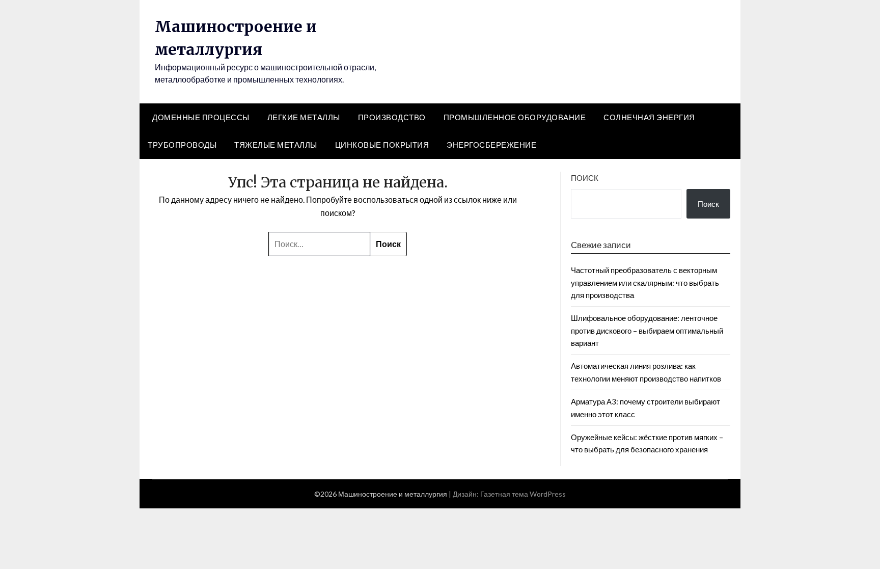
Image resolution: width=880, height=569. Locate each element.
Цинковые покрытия (382, 144)
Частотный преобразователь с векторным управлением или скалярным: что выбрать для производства (645, 282)
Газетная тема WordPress (523, 494)
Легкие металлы (303, 117)
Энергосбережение (491, 144)
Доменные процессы (201, 117)
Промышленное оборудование (515, 117)
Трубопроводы (182, 144)
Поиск (584, 177)
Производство (392, 117)
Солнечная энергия (649, 117)
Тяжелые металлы (275, 144)
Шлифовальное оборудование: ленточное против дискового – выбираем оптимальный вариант (647, 330)
